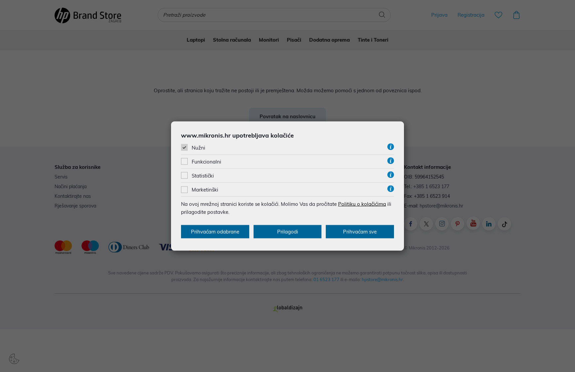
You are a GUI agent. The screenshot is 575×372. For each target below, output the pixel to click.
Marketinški (205, 189)
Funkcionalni (206, 162)
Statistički (203, 176)
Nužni (198, 147)
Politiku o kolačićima (362, 204)
